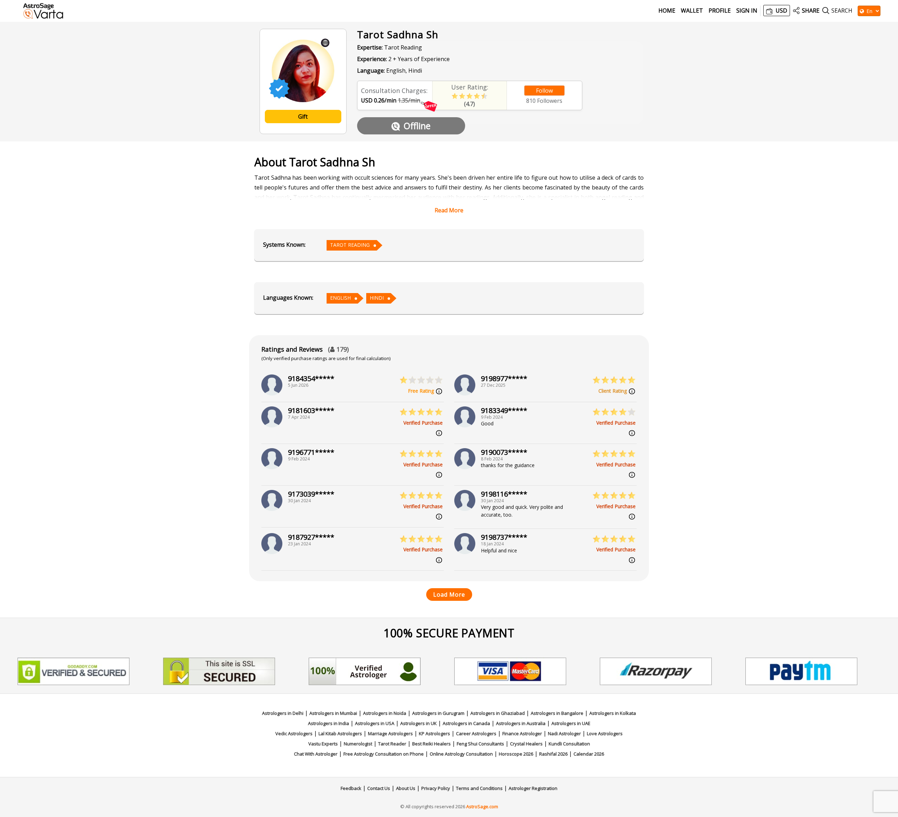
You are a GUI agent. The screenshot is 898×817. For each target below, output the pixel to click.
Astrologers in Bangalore (557, 713)
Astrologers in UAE (570, 723)
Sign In (746, 10)
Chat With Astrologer (315, 754)
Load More (449, 594)
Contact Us (378, 788)
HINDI (377, 297)
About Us (405, 788)
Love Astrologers (605, 733)
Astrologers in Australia (520, 723)
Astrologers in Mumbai (333, 713)
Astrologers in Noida (384, 713)
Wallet (692, 10)
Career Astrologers (476, 733)
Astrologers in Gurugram (438, 713)
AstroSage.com (482, 806)
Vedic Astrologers (294, 733)
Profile (720, 10)
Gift (303, 116)
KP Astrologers (434, 733)
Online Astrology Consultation (461, 754)
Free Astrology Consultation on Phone (383, 754)
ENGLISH (340, 297)
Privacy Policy (435, 788)
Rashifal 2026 (553, 754)
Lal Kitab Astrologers (340, 733)
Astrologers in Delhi (282, 713)
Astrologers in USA (374, 723)
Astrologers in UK (418, 723)
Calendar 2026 (589, 754)
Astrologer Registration (533, 788)
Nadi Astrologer (564, 733)
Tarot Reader (392, 743)
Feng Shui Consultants (480, 743)
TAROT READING (350, 244)
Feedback (351, 788)
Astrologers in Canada (466, 723)
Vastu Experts (323, 743)
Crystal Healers (526, 743)
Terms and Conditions (479, 788)
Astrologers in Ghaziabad (497, 713)
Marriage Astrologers (390, 733)
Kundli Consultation (569, 743)
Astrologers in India (328, 723)
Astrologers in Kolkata (612, 713)
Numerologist (358, 743)
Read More (449, 210)
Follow (544, 90)
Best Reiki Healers (431, 743)
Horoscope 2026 (516, 754)
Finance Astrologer (522, 733)
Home (666, 10)
